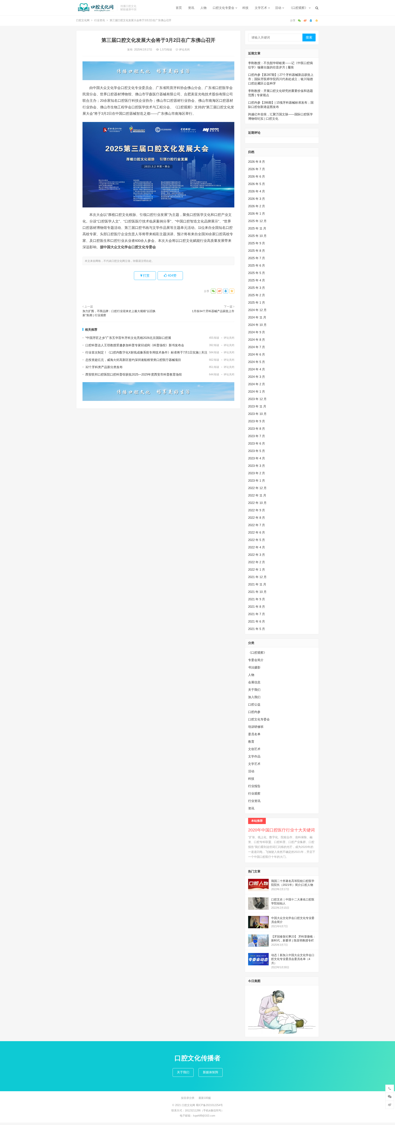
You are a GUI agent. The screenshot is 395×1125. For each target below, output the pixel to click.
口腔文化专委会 (223, 7)
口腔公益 (254, 704)
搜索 (309, 37)
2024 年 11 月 (257, 317)
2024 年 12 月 (257, 310)
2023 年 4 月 (256, 458)
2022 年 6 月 (256, 532)
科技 (245, 7)
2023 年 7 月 (256, 436)
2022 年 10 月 (257, 503)
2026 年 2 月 (256, 206)
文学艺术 (261, 7)
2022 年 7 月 (256, 525)
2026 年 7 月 (256, 169)
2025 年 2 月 (256, 295)
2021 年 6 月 (256, 621)
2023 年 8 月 (256, 428)
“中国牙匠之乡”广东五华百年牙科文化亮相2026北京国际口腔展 (128, 337)
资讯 (191, 7)
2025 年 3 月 (256, 287)
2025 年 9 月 (256, 243)
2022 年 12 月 (257, 488)
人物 (203, 7)
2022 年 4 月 (256, 547)
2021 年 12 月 (257, 577)
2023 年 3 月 (256, 465)
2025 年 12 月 (257, 221)
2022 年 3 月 (256, 554)
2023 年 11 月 (257, 406)
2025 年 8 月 (256, 250)
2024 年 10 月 (257, 325)
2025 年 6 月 (256, 265)
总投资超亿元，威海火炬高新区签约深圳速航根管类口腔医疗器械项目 (133, 360)
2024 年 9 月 (256, 332)
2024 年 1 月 (256, 391)
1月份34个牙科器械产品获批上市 (213, 311)
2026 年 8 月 (256, 161)
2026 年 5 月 (256, 184)
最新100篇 (205, 1097)
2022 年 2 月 (256, 562)
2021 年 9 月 (256, 599)
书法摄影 (254, 667)
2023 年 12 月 (257, 399)
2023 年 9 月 (256, 421)
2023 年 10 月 (257, 414)
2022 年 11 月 (257, 495)
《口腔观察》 (298, 7)
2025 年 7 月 (256, 258)
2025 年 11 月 (257, 228)
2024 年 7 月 (256, 347)
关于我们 (254, 689)
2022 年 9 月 (256, 510)
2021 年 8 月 (256, 606)
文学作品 (254, 756)
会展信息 (254, 682)
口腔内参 (254, 712)
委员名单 (254, 734)
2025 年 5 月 (256, 273)
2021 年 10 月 (257, 592)
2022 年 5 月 (256, 540)
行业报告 (254, 786)
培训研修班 (256, 726)
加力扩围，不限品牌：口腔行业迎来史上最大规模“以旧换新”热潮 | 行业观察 (119, 313)
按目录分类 (187, 1097)
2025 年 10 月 (257, 236)
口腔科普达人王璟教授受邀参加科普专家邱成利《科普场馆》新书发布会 (134, 345)
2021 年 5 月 (256, 629)
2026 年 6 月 (256, 176)
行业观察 (254, 793)
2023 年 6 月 (256, 443)
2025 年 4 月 (256, 280)
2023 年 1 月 (256, 480)
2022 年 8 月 (256, 517)
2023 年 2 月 (256, 473)
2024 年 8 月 (256, 339)
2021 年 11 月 (257, 584)
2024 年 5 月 (256, 362)
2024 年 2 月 (256, 384)
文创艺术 (254, 749)
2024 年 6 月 (256, 354)
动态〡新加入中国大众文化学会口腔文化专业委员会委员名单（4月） (292, 959)
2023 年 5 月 (256, 451)
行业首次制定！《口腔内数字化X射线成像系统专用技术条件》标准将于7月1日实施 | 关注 (146, 352)
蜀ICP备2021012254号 (209, 1105)
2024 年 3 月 (256, 376)
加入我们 (254, 697)
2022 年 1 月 (256, 569)
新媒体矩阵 (210, 1072)
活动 (278, 7)
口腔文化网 (82, 20)
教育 (251, 741)
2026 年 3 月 (256, 198)
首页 (179, 7)
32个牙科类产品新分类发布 (104, 367)
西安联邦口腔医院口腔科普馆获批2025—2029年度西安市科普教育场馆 (133, 374)
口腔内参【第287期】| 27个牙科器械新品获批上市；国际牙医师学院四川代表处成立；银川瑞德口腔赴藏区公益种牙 (281, 79)
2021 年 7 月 (256, 614)
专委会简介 (256, 660)
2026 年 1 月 (256, 213)
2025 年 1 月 (256, 302)
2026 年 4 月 (256, 191)
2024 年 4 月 (256, 369)
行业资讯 (99, 20)
